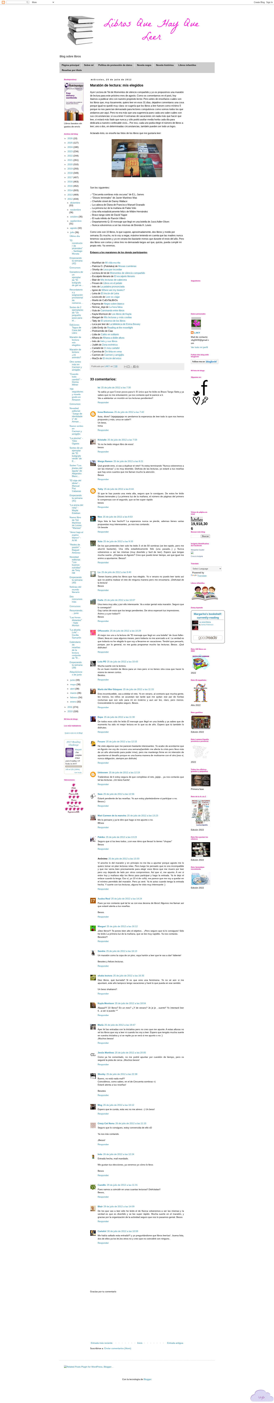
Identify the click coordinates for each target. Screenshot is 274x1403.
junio (73, 680)
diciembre (75, 202)
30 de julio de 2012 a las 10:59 (122, 1231)
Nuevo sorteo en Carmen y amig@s (76, 430)
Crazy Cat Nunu (106, 1123)
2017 (70, 177)
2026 (70, 138)
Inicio (139, 1343)
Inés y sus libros (108, 341)
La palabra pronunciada (112, 286)
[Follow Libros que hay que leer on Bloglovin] (204, 363)
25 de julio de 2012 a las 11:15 (138, 689)
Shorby (101, 1074)
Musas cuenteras (127, 266)
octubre (74, 216)
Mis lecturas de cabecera (114, 279)
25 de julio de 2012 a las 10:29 (125, 630)
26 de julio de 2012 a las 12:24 (118, 1154)
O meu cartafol (111, 348)
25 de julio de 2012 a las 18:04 (130, 1003)
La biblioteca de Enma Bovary (124, 324)
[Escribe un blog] (128, 366)
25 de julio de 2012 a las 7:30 (116, 387)
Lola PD (102, 661)
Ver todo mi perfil (199, 347)
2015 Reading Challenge (74, 743)
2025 (70, 142)
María (101, 1025)
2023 (70, 151)
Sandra (101, 951)
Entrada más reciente (101, 1343)
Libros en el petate (112, 283)
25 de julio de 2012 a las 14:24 (126, 898)
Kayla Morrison (106, 1003)
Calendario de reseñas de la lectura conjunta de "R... (75, 650)
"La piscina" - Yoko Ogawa (76, 441)
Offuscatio (103, 630)
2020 (70, 164)
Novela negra (144, 65)
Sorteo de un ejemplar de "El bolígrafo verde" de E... (76, 454)
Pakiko (101, 837)
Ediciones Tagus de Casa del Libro (75, 329)
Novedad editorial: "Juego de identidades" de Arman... (76, 415)
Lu (99, 572)
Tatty (100, 489)
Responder (103, 402)
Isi (99, 387)
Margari (102, 926)
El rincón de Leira (110, 293)
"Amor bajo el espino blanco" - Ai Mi (76, 536)
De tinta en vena (113, 351)
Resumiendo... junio (76, 611)
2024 (70, 147)
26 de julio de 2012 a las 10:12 (118, 1105)
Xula (100, 541)
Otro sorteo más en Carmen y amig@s (76, 365)
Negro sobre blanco (114, 303)
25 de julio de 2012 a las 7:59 (122, 439)
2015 (70, 186)
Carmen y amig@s (114, 354)
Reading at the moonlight (120, 327)
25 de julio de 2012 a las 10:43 (122, 661)
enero (73, 701)
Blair (100, 1206)
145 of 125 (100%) (72, 769)
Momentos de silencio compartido (127, 273)
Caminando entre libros (112, 310)
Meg (100, 1105)
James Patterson (207, 624)
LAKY (197, 332)
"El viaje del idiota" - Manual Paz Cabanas (75, 485)
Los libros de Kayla (121, 314)
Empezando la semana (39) (76, 665)
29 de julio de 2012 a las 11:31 (122, 1185)
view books (78, 772)
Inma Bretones (105, 412)
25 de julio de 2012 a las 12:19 (124, 772)
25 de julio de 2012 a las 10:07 (119, 600)
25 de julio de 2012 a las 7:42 (129, 412)
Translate (202, 576)
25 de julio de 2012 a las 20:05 (130, 1052)
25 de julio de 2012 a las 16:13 (121, 951)
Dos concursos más (76, 599)
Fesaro (101, 741)
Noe (100, 516)
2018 (70, 173)
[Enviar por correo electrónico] (125, 366)
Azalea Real (104, 898)
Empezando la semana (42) (76, 261)
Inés (100, 1154)
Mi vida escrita (112, 262)
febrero (74, 697)
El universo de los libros (113, 320)
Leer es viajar (113, 296)
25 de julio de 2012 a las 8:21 (128, 461)
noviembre (75, 209)
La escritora (205, 622)
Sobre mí (89, 65)
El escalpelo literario (124, 276)
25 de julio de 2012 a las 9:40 (116, 572)
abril (72, 688)
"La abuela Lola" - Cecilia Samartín (75, 633)
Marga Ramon (105, 461)
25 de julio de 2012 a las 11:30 (119, 717)
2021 (70, 160)
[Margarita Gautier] (192, 553)
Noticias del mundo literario (75, 590)
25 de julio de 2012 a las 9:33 (118, 541)
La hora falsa (115, 307)
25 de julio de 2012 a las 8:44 (119, 489)
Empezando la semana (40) (76, 580)
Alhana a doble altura (113, 337)
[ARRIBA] (262, 1396)
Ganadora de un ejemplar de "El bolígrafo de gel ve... (76, 278)
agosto (74, 228)
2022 (70, 155)
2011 (70, 707)
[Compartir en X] (131, 366)
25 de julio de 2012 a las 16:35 (128, 975)
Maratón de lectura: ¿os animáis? (75, 353)
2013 (70, 194)
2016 (70, 181)
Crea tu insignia (197, 556)
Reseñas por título (72, 70)
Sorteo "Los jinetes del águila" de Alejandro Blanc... (76, 470)
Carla (100, 600)
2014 (70, 190)
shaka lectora (105, 975)
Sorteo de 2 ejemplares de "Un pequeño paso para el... (76, 314)
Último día (75, 236)
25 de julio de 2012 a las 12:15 (121, 741)
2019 (70, 168)
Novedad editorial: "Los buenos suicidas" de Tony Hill (75, 565)
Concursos (75, 267)
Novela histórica (165, 65)
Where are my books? (113, 290)
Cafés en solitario (110, 334)
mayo (73, 684)
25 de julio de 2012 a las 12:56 (118, 794)
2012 (70, 199)
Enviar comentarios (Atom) (117, 1348)
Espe (100, 717)
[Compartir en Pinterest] (137, 366)
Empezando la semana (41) (76, 498)
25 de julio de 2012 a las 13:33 (123, 858)
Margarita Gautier (197, 550)
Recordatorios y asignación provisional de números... (76, 296)
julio (72, 232)
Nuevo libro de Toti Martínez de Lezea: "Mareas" (76, 522)
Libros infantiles (187, 65)
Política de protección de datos (115, 65)
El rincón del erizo (112, 358)
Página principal (70, 65)
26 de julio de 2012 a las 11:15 (130, 1123)
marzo (73, 693)
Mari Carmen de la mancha (112, 815)
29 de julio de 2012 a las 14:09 (119, 1206)
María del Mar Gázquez (110, 689)
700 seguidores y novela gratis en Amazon (76, 394)
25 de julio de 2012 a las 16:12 (122, 926)
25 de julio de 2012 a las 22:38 (121, 1074)
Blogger (147, 1379)
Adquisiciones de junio (76, 673)
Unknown (103, 772)
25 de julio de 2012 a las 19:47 (119, 1025)
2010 (70, 711)
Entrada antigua (175, 1343)
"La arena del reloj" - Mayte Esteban (76, 509)
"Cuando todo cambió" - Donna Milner (76, 379)
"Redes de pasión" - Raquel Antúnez (75, 548)
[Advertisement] (137, 1317)
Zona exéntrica (109, 344)
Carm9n (102, 1185)
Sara (100, 794)
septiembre (76, 221)
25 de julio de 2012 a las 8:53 (118, 516)
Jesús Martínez (106, 1052)
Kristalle (102, 439)
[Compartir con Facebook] (134, 366)
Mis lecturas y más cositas (118, 317)
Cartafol (102, 1231)
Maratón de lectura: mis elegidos (75, 341)
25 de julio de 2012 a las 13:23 (142, 815)
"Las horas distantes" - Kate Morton (76, 621)
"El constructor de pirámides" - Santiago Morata (76, 247)
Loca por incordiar (112, 269)
